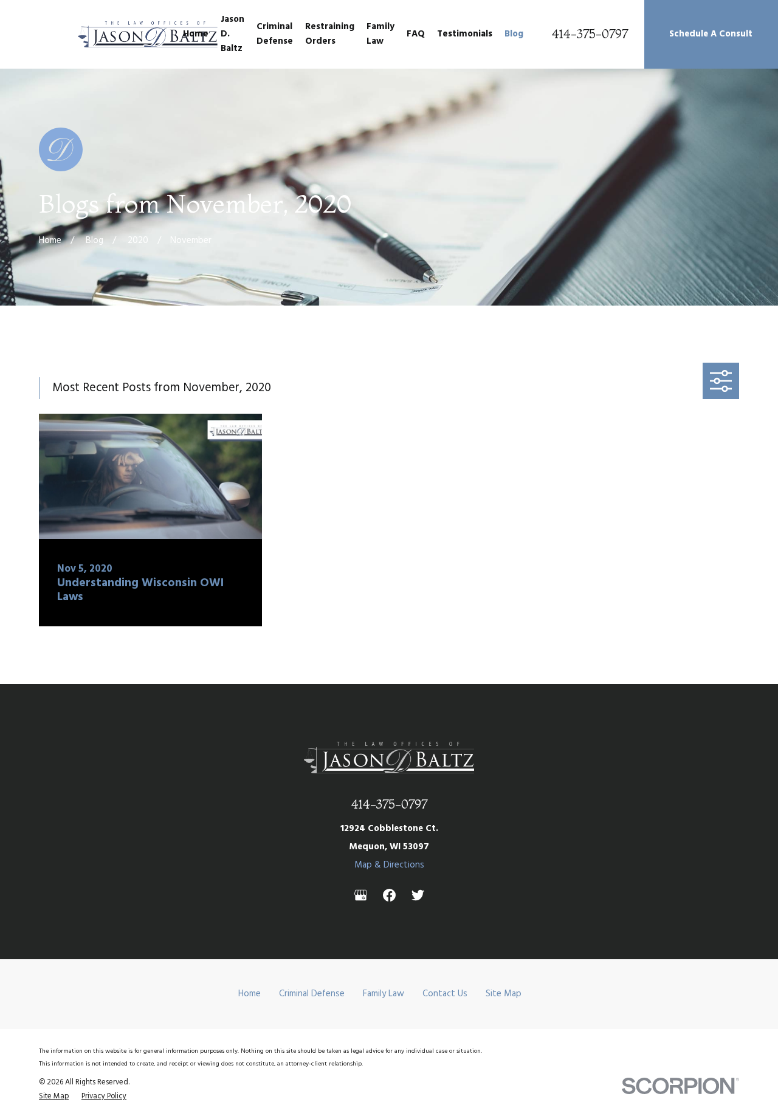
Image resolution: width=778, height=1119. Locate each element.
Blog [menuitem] (513, 34)
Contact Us (444, 994)
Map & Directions (389, 865)
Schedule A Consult (710, 34)
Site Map (504, 994)
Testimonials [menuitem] (464, 34)
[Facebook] (389, 895)
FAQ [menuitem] (416, 34)
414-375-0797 (590, 34)
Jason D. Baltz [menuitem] (232, 34)
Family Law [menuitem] (380, 34)
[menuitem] (54, 1096)
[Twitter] (417, 895)
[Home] (148, 34)
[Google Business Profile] (360, 895)
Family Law (383, 994)
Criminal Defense (312, 994)
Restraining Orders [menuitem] (329, 34)
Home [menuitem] (195, 34)
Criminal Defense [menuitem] (274, 34)
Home (249, 994)
